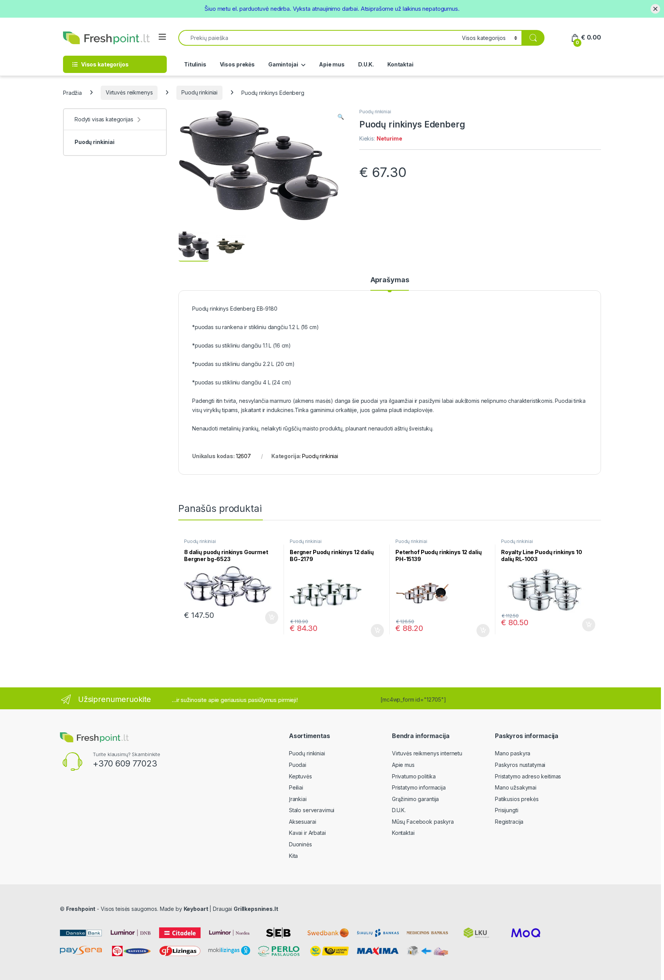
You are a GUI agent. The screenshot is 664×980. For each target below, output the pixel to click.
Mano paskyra (512, 753)
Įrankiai (298, 799)
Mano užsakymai (515, 787)
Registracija (509, 821)
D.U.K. (366, 64)
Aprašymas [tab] (389, 280)
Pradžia (72, 92)
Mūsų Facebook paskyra (423, 821)
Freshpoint (81, 909)
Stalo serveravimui (311, 810)
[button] (340, 116)
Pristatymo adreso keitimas (528, 776)
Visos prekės (237, 64)
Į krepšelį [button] (268, 617)
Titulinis (195, 64)
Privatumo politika (413, 776)
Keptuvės (300, 776)
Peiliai (296, 787)
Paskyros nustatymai (520, 764)
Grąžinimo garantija (415, 799)
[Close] (655, 8)
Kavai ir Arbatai (307, 832)
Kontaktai (400, 64)
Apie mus (332, 64)
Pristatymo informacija (419, 787)
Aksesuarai (302, 821)
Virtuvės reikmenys (129, 92)
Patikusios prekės (517, 799)
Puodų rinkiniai (199, 92)
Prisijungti (506, 810)
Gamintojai (283, 64)
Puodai (297, 764)
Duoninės (300, 844)
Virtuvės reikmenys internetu (427, 753)
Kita (293, 856)
